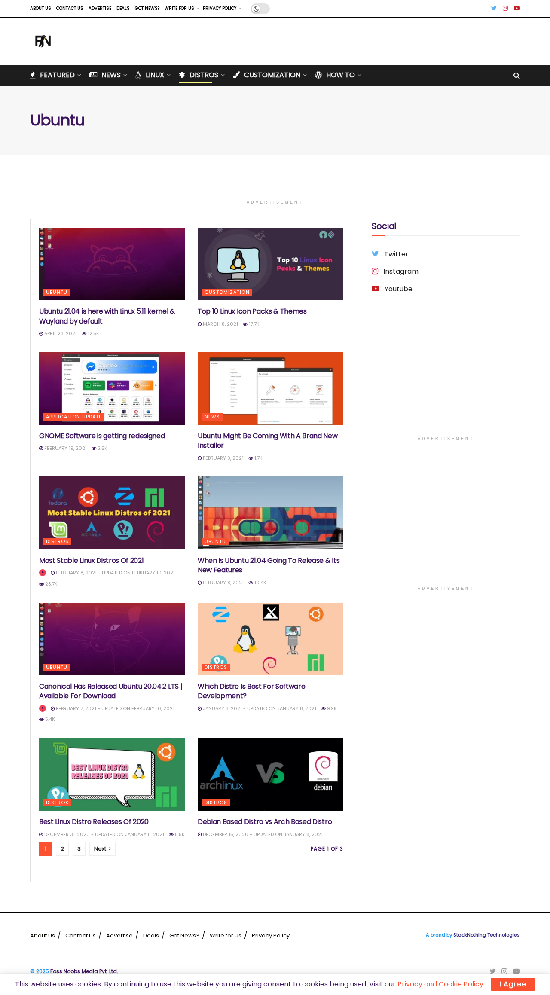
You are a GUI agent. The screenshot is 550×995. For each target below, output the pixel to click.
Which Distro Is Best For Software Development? (251, 691)
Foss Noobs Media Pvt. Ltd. (84, 971)
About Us (40, 8)
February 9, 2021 (223, 458)
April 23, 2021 (60, 333)
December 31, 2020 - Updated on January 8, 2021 (103, 834)
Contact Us (69, 8)
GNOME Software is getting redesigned (102, 436)
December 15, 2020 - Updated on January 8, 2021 (262, 834)
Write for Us (179, 8)
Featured (57, 75)
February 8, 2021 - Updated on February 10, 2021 (115, 572)
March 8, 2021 (220, 323)
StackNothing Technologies (486, 934)
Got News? (147, 8)
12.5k (92, 333)
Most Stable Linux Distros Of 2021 (91, 560)
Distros (203, 75)
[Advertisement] (446, 371)
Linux (155, 75)
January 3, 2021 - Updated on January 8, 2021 (259, 708)
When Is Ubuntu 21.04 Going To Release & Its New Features (268, 565)
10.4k (259, 582)
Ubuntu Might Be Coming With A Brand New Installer (268, 440)
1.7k (258, 458)
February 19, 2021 (65, 448)
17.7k (254, 323)
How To (340, 75)
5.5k (179, 834)
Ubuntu (56, 292)
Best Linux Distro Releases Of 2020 (94, 822)
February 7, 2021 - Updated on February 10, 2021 (114, 708)
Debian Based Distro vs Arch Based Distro (265, 822)
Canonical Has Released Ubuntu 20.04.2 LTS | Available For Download (110, 691)
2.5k (101, 448)
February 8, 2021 (223, 582)
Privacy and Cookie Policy (440, 984)
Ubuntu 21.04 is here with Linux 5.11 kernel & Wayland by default (107, 316)
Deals (123, 8)
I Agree (512, 984)
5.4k (49, 719)
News (111, 75)
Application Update (74, 416)
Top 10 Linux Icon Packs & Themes (252, 311)
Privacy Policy (219, 8)
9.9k (331, 708)
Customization (272, 75)
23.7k (51, 583)
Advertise (100, 8)
